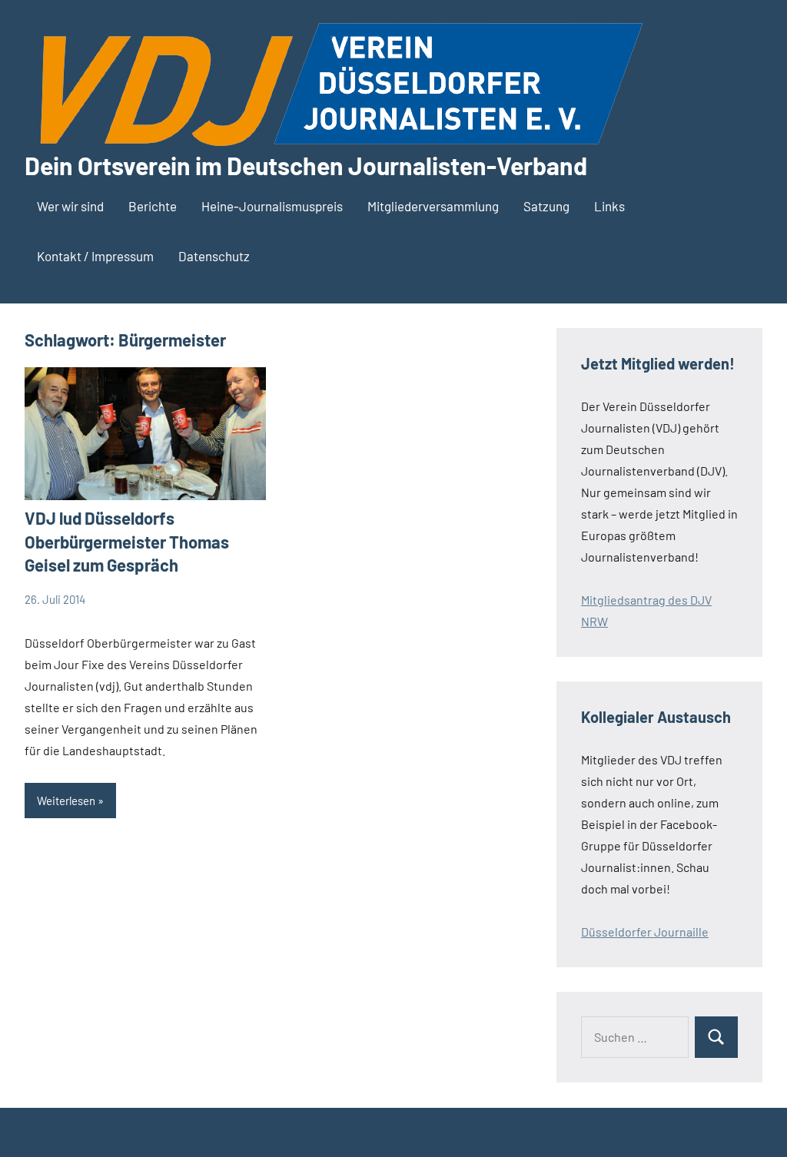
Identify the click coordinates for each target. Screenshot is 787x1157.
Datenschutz (214, 256)
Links (609, 206)
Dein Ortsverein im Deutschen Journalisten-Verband (306, 165)
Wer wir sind (70, 206)
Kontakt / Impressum (95, 256)
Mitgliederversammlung (433, 206)
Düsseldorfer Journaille (645, 931)
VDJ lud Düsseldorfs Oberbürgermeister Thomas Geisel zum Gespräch (127, 541)
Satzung (546, 206)
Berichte (152, 206)
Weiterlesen (66, 800)
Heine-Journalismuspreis (272, 206)
